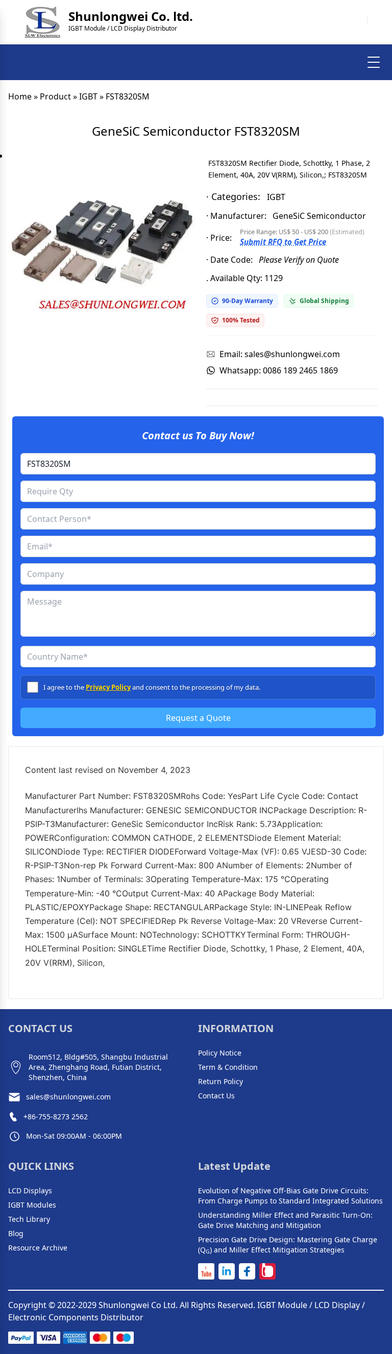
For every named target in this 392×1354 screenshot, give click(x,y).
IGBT (88, 96)
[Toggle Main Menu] (373, 62)
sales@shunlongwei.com (68, 1096)
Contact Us (216, 1095)
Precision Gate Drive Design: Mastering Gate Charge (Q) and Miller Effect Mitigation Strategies (287, 1245)
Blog (15, 1233)
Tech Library (29, 1219)
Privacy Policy (108, 687)
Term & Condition (228, 1067)
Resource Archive (37, 1247)
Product (55, 96)
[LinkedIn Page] (226, 1271)
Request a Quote (198, 717)
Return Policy (220, 1081)
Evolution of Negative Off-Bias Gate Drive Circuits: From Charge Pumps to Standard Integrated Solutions (290, 1196)
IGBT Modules (32, 1205)
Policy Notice (219, 1053)
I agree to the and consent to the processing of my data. (151, 687)
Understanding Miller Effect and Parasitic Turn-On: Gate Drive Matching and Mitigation (285, 1220)
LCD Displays (30, 1190)
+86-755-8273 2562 (55, 1116)
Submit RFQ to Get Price (283, 242)
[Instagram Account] (267, 1271)
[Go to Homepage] (42, 22)
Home (20, 96)
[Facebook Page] (247, 1271)
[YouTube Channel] (206, 1271)
